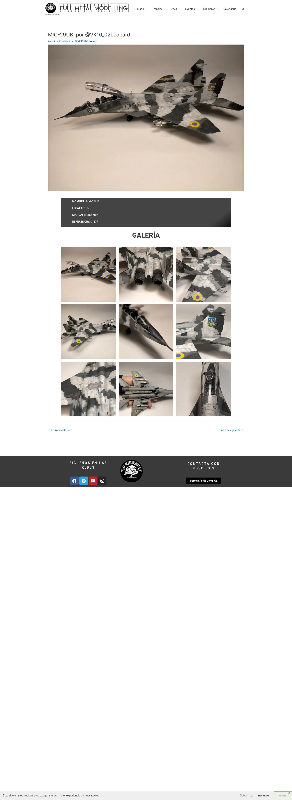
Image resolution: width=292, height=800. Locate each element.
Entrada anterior (59, 430)
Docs (174, 8)
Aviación (53, 41)
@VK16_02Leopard (86, 41)
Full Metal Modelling (52, 14)
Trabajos (157, 8)
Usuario (139, 8)
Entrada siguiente (232, 430)
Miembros (209, 8)
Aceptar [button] (282, 795)
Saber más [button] (246, 795)
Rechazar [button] (263, 795)
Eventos (190, 8)
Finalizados (66, 41)
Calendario (229, 8)
